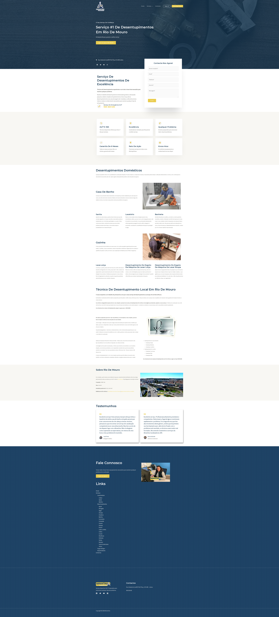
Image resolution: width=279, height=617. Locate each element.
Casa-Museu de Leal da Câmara (114, 391)
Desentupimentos (102, 504)
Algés (100, 511)
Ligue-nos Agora (102, 476)
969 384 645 (109, 106)
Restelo (101, 542)
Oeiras (100, 540)
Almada (101, 513)
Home (97, 491)
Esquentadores (101, 550)
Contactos (98, 552)
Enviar (152, 100)
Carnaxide (101, 521)
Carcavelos (101, 519)
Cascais (101, 523)
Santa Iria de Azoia (103, 544)
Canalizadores (101, 495)
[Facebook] (96, 593)
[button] (152, 6)
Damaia (101, 525)
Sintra (100, 546)
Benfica (101, 502)
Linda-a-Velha (102, 529)
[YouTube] (104, 593)
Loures (100, 534)
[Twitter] (100, 593)
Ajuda (100, 500)
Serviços (98, 493)
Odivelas (101, 538)
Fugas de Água (101, 548)
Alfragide (101, 508)
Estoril (100, 527)
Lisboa (100, 498)
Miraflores (101, 536)
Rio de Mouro (120, 379)
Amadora (101, 515)
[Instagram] (107, 593)
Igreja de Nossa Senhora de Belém (127, 391)
